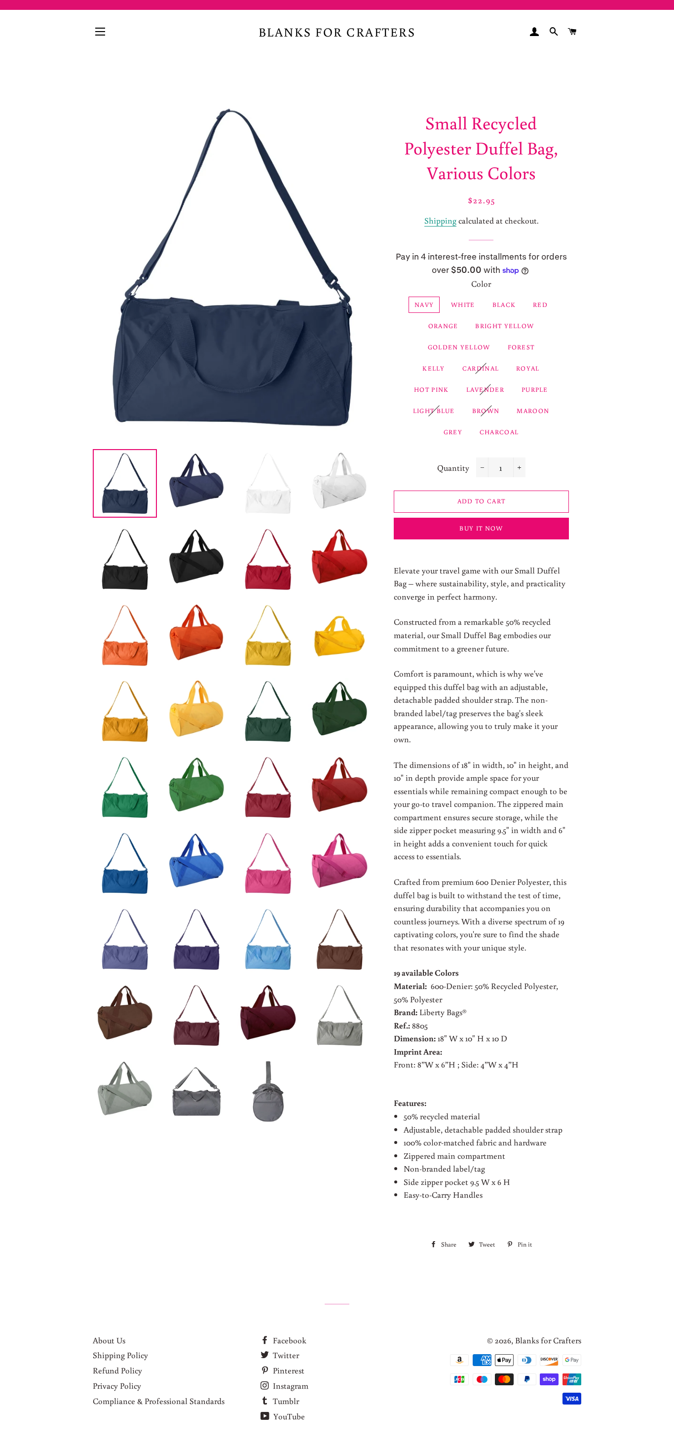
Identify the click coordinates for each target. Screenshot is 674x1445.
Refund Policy (117, 1370)
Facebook (288, 1340)
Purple (535, 389)
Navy (424, 305)
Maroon (533, 411)
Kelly (433, 368)
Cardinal (480, 368)
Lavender (485, 389)
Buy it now (481, 528)
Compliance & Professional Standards (159, 1401)
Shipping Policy (120, 1355)
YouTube (288, 1416)
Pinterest (287, 1370)
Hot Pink (431, 389)
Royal (528, 368)
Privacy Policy (117, 1385)
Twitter (285, 1355)
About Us (109, 1340)
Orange (443, 326)
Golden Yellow (459, 347)
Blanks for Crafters (337, 32)
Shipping (440, 220)
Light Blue (434, 411)
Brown (486, 411)
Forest (521, 347)
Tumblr (285, 1401)
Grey (453, 432)
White (463, 305)
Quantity (453, 467)
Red (540, 305)
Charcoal (499, 432)
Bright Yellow (504, 326)
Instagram (289, 1385)
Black (504, 305)
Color (481, 283)
